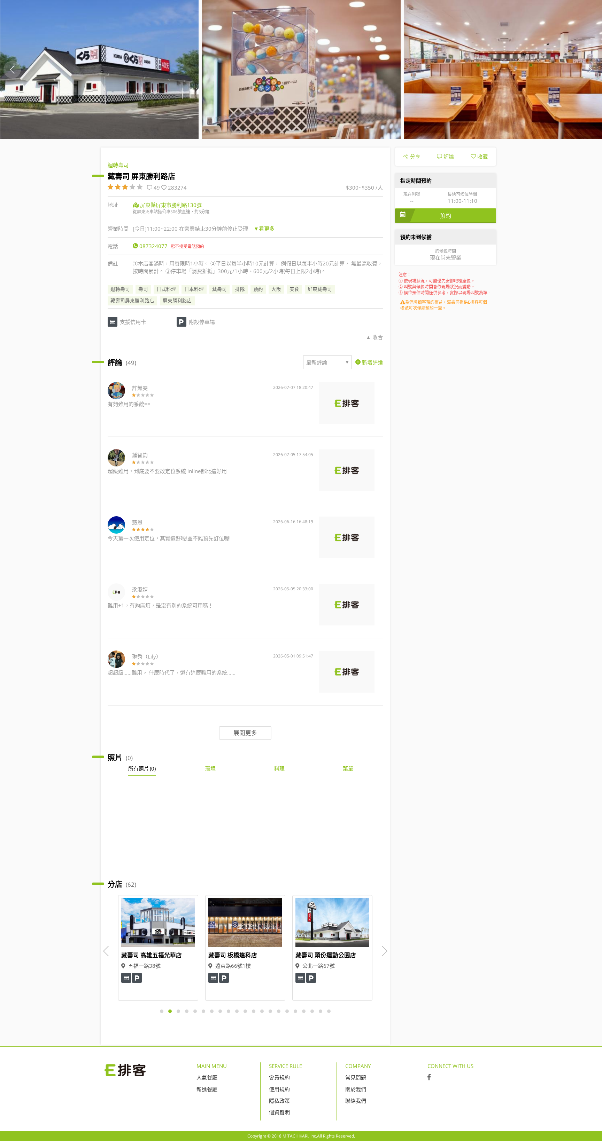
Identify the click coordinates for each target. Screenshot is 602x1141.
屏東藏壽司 (320, 289)
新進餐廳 (206, 1089)
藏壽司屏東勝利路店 (132, 300)
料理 (279, 768)
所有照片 (142, 768)
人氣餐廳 (206, 1077)
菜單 (348, 768)
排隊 (240, 289)
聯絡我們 (355, 1100)
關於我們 (355, 1089)
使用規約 (279, 1089)
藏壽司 (219, 289)
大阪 (276, 289)
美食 (294, 289)
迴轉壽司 (118, 164)
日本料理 (194, 289)
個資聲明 (279, 1112)
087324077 (153, 245)
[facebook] (429, 1077)
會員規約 (279, 1077)
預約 (258, 289)
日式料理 (166, 289)
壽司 (143, 289)
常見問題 (355, 1077)
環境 (210, 768)
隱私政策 (279, 1100)
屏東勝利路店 (177, 300)
